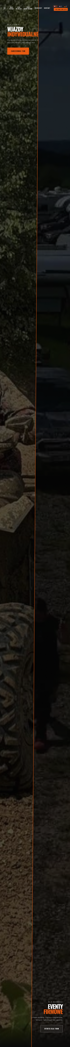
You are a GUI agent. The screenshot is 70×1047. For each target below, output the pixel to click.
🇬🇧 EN (60, 6)
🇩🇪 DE (65, 6)
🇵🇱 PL (55, 6)
